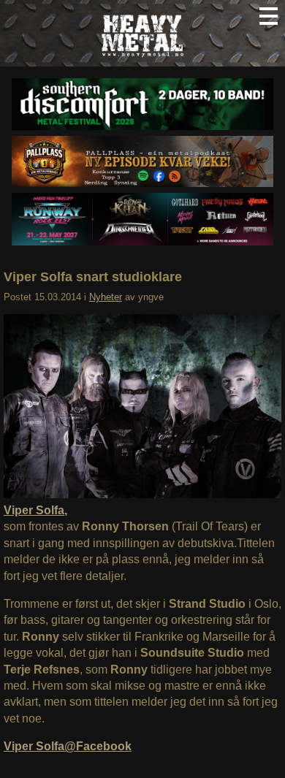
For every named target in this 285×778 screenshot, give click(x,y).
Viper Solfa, (35, 510)
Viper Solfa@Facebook (68, 746)
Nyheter (105, 296)
